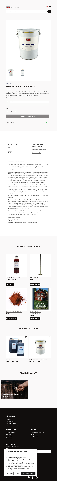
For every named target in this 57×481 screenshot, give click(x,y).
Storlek (7, 102)
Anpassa (10, 473)
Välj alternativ (9, 284)
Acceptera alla (28, 473)
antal (7, 108)
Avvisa (17, 473)
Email (7, 448)
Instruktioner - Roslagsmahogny (39, 149)
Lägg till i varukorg (27, 116)
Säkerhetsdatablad (36, 152)
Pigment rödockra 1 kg (14, 312)
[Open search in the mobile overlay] (28, 11)
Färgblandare (34, 277)
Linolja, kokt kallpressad (14, 277)
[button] (50, 7)
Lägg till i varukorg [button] (35, 284)
